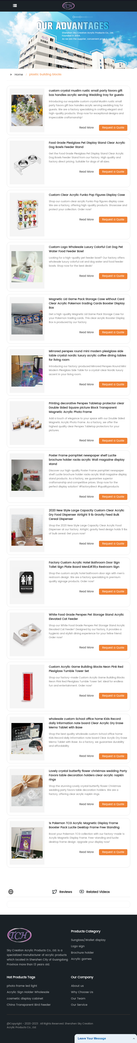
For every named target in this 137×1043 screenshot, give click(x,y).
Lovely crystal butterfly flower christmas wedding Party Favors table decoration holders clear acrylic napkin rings (88, 775)
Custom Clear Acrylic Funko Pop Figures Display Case (87, 195)
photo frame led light (22, 986)
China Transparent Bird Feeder (29, 1005)
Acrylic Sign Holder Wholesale (28, 992)
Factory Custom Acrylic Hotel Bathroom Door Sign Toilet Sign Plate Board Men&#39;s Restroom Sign (84, 564)
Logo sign (78, 946)
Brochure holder (82, 953)
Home (19, 74)
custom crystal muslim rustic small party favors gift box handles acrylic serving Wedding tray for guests (86, 92)
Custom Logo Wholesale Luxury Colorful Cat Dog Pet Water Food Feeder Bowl (86, 249)
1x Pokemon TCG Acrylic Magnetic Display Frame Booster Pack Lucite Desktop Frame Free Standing (84, 825)
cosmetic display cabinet (25, 998)
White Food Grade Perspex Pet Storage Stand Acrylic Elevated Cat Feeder (86, 616)
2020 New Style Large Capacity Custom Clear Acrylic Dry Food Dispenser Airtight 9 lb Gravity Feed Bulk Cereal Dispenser (86, 514)
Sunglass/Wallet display (88, 940)
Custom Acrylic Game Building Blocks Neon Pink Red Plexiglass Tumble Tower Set (86, 668)
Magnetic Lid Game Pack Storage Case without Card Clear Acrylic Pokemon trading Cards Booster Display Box (87, 303)
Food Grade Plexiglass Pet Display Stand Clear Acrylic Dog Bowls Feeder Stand (87, 144)
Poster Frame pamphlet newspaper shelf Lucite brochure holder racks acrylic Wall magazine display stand (87, 459)
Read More (86, 128)
